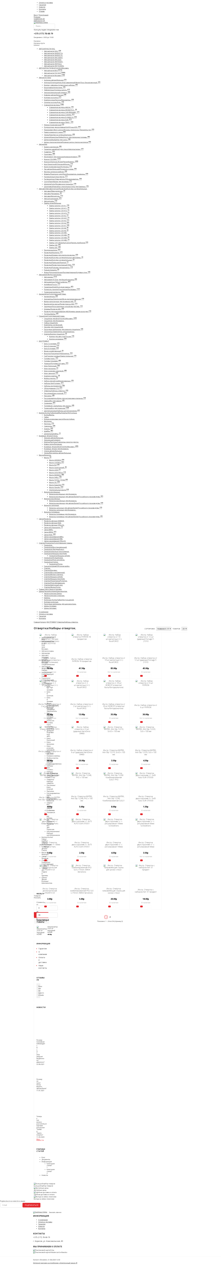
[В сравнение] (49, 676)
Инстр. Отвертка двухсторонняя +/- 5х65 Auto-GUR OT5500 (146, 798)
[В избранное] (53, 675)
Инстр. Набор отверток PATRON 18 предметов (81, 660)
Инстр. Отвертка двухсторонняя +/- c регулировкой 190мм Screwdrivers (114, 846)
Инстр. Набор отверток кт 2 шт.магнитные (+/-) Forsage (49, 706)
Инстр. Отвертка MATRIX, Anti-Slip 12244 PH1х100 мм (49, 798)
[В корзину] (45, 676)
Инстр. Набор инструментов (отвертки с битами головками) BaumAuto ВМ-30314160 (50, 661)
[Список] (141, 628)
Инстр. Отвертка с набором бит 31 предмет (146, 890)
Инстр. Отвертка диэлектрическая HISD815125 (50, 891)
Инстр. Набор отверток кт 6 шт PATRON (145, 706)
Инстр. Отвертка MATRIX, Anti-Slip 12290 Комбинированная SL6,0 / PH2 (114, 799)
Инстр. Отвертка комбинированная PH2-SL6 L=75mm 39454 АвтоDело (81, 891)
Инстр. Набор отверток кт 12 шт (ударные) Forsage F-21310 (145, 660)
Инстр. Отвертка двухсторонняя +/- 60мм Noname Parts (49, 845)
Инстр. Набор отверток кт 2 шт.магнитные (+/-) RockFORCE (81, 706)
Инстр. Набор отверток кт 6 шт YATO (49, 752)
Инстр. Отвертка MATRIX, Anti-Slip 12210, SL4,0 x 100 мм (113, 752)
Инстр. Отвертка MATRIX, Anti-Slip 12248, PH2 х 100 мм (81, 798)
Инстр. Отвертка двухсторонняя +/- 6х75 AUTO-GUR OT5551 (82, 845)
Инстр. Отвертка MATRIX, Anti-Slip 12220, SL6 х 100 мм (145, 752)
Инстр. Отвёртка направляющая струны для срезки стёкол (113, 891)
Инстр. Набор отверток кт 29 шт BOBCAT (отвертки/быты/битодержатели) (113, 706)
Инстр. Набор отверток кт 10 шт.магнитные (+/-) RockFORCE (113, 660)
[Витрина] (140, 628)
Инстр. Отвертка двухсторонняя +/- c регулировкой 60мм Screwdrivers (145, 846)
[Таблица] (142, 628)
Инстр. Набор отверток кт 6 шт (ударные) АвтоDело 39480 (81, 752)
